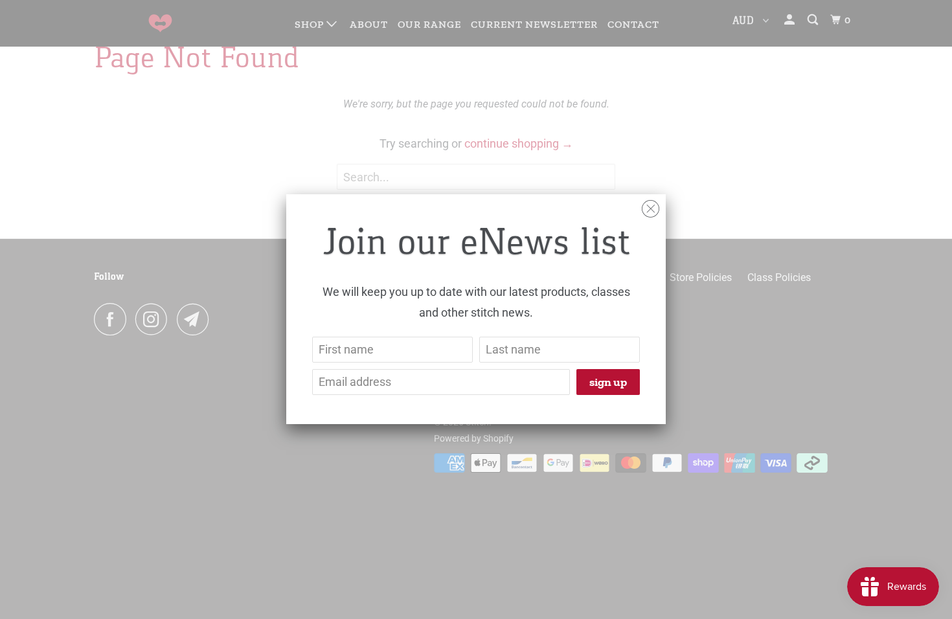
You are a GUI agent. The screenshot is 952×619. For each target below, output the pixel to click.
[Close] (650, 205)
